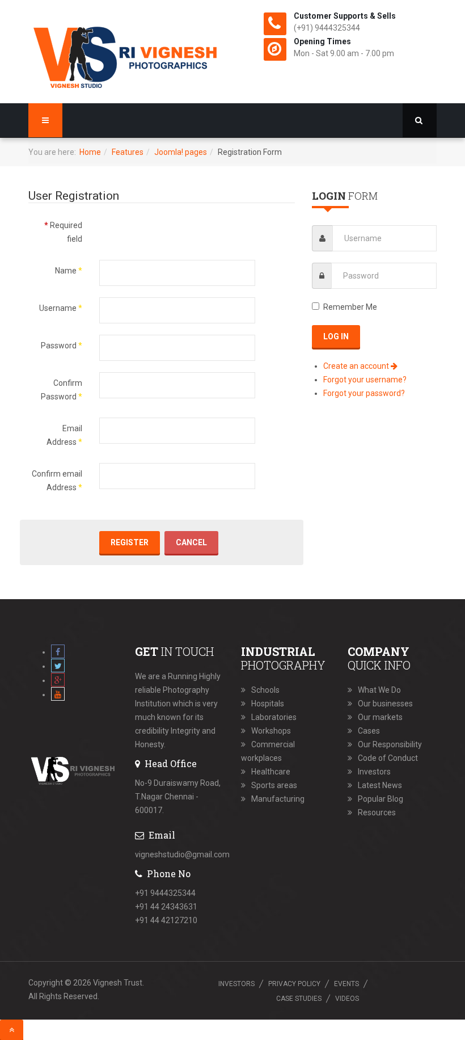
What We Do (379, 689)
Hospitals (267, 703)
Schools (265, 689)
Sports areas (274, 785)
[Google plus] (58, 680)
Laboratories (274, 717)
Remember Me (350, 306)
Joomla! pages (180, 152)
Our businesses (385, 703)
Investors (374, 771)
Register (130, 542)
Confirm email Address (57, 480)
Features (127, 152)
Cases (369, 730)
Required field (63, 232)
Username (60, 308)
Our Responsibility (390, 744)
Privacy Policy (294, 984)
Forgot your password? (364, 393)
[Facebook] (58, 651)
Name (68, 270)
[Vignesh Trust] (126, 54)
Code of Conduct (388, 758)
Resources (377, 812)
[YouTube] (58, 694)
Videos (347, 999)
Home (90, 152)
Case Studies (299, 999)
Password (61, 345)
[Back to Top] (11, 1030)
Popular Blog (380, 798)
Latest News (380, 785)
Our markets (380, 717)
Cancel (191, 542)
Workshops (271, 730)
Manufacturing (278, 798)
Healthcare (270, 771)
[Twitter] (58, 666)
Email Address (64, 435)
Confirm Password (61, 389)
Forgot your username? (365, 379)
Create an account (357, 365)
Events (346, 984)
